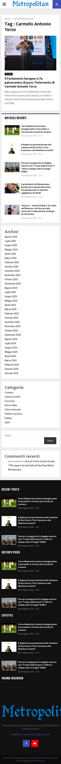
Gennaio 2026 (11, 266)
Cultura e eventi (12, 397)
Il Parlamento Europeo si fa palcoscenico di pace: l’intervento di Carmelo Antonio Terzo (30, 82)
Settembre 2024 (13, 335)
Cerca (7, 435)
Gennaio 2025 (11, 318)
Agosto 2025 (11, 288)
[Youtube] (34, 743)
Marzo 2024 (11, 360)
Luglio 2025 (10, 292)
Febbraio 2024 (12, 364)
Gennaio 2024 (11, 369)
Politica (8, 418)
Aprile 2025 (10, 305)
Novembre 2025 (12, 275)
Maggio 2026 (11, 249)
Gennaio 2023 (11, 373)
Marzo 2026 (11, 258)
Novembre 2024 (12, 326)
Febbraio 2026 (12, 262)
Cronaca (8, 74)
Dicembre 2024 (12, 322)
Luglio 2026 (10, 241)
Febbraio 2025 (12, 313)
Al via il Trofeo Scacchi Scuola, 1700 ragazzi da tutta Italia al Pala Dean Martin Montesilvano (31, 465)
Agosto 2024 (11, 339)
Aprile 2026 (10, 254)
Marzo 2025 (11, 309)
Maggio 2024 (11, 352)
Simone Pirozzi (38, 761)
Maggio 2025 (11, 300)
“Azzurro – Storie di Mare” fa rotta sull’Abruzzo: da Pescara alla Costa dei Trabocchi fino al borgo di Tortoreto (38, 210)
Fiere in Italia (11, 405)
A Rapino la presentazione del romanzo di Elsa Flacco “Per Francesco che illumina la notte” (37, 147)
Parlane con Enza (13, 414)
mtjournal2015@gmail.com (36, 734)
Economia (10, 401)
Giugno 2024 (11, 347)
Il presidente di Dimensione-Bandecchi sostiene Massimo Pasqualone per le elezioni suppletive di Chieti (36, 188)
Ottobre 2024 (11, 330)
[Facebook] (26, 743)
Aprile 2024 (10, 356)
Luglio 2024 (10, 343)
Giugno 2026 (11, 245)
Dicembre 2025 (12, 271)
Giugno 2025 (11, 296)
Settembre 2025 (13, 283)
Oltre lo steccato (13, 409)
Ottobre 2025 (11, 279)
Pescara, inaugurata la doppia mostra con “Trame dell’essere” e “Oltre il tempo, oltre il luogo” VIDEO (38, 167)
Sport (7, 422)
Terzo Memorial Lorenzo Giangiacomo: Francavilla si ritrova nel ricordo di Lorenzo (36, 129)
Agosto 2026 (11, 237)
